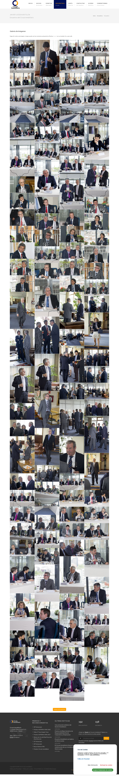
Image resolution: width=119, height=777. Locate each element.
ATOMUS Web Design (50, 769)
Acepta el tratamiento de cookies (102, 770)
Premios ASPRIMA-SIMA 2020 (42, 729)
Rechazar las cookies (106, 765)
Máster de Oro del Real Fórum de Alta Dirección (43, 738)
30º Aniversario (38, 727)
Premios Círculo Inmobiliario (41, 749)
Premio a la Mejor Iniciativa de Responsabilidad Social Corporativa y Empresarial (64, 733)
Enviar (106, 738)
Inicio (94, 15)
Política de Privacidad (15, 769)
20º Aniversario (38, 744)
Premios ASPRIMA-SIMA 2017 (42, 734)
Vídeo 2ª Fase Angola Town (41, 732)
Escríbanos (17, 737)
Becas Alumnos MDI (39, 746)
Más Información (93, 765)
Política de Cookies (28, 769)
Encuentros (100, 15)
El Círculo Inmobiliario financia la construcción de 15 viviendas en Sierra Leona (64, 747)
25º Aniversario (38, 741)
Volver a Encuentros (59, 709)
